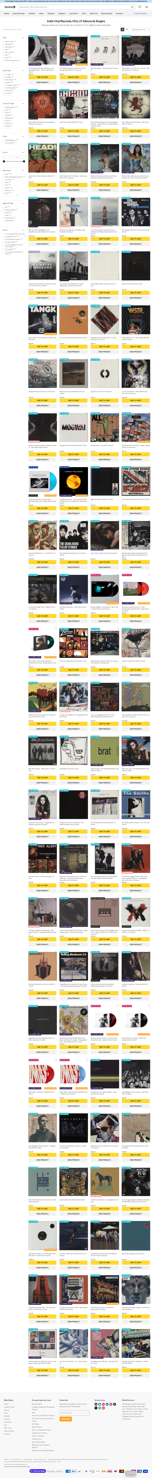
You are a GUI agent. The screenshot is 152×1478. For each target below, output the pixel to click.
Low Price (73, 13)
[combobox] (74, 7)
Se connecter (141, 13)
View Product (42, 82)
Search (6, 1459)
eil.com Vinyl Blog (38, 1442)
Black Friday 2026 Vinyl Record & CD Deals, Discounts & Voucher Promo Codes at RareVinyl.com (77, 1459)
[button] (122, 29)
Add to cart (42, 77)
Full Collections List (40, 1459)
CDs (84, 13)
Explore (62, 13)
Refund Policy (37, 1427)
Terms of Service (38, 1436)
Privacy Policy (37, 1439)
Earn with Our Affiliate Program (43, 1415)
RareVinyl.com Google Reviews (43, 1450)
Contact (119, 13)
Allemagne (54, 1471)
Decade (51, 13)
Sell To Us (94, 13)
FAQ (59, 1461)
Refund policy (27, 1459)
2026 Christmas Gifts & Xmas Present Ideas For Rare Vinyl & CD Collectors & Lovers (30, 1461)
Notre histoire (106, 13)
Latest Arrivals (19, 13)
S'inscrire (65, 1419)
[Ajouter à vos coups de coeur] (56, 36)
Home (6, 13)
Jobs (33, 1412)
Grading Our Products (39, 1433)
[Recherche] (132, 7)
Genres (32, 13)
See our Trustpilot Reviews (41, 1430)
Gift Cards (35, 1424)
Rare (41, 13)
